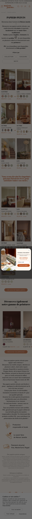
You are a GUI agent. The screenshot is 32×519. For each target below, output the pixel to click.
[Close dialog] (29, 250)
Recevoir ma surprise (23, 265)
